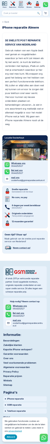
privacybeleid (15, 431)
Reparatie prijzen (12, 376)
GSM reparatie (14, 405)
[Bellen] (45, 4)
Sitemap (7, 385)
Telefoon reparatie (16, 411)
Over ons (8, 358)
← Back (5, 22)
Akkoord (11, 437)
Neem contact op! (21, 248)
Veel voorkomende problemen (19, 362)
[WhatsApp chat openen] (44, 438)
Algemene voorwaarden (16, 367)
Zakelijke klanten (12, 345)
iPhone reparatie (15, 399)
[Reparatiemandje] (45, 13)
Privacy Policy (11, 371)
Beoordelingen (11, 340)
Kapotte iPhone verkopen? (17, 349)
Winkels (7, 380)
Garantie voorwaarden (15, 354)
